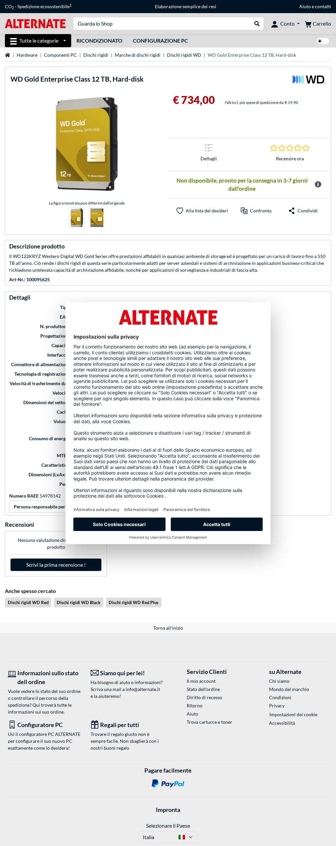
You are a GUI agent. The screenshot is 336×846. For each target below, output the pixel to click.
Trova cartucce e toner (209, 722)
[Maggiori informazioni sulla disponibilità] (318, 184)
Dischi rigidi (95, 55)
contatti (323, 6)
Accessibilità (282, 723)
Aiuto (305, 6)
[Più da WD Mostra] (309, 82)
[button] (256, 211)
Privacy (276, 705)
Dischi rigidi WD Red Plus (133, 602)
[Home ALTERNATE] (35, 23)
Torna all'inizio (168, 628)
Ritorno (194, 705)
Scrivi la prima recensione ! (56, 564)
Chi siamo (279, 681)
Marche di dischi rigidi (137, 55)
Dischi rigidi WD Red (28, 602)
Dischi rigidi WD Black (78, 602)
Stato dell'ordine (203, 689)
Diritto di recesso (204, 697)
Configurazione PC (160, 40)
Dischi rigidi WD (184, 55)
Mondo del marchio (289, 689)
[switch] (323, 41)
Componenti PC (60, 55)
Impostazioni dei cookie (293, 714)
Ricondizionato (99, 40)
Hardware (27, 55)
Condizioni (280, 697)
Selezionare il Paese (168, 825)
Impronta (168, 809)
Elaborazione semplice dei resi (185, 6)
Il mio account (201, 681)
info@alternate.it (143, 689)
